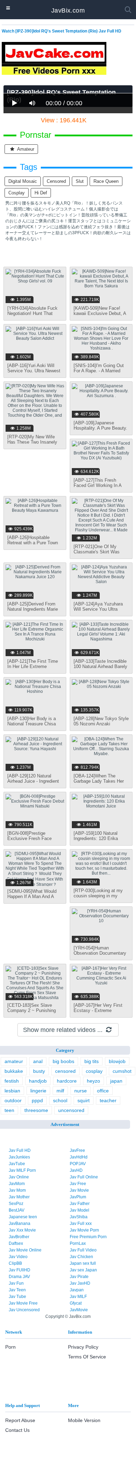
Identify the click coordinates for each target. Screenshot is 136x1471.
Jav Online (19, 1177)
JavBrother (19, 1236)
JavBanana (19, 1223)
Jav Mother (19, 1196)
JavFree (77, 1150)
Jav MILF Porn (22, 1170)
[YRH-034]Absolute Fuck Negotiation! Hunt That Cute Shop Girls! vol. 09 (32, 313)
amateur (25, 149)
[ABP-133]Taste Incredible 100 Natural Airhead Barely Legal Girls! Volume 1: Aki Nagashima (100, 669)
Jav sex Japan (83, 1270)
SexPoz (16, 1203)
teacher (108, 1100)
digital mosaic (22, 181)
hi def (41, 192)
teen (9, 1110)
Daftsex (16, 1243)
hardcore (67, 1081)
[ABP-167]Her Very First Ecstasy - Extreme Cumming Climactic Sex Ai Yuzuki (101, 1013)
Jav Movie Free (23, 1303)
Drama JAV (19, 1276)
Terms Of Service (87, 1356)
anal (38, 1061)
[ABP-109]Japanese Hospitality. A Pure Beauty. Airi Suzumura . (100, 428)
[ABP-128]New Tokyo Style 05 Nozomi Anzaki (101, 721)
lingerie (38, 1090)
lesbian (12, 1090)
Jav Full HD (20, 1150)
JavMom (17, 1183)
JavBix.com (68, 10)
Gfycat (76, 1303)
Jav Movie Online (25, 1250)
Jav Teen (17, 1289)
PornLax (78, 1243)
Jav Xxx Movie (22, 1230)
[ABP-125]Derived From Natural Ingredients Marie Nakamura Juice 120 (32, 609)
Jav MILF (78, 1296)
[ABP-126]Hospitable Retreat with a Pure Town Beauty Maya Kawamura (32, 543)
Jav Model (79, 1210)
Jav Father (80, 1203)
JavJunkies (19, 1157)
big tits (91, 1061)
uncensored (71, 1110)
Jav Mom (17, 1190)
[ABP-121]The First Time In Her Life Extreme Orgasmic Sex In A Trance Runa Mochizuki (34, 669)
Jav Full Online (84, 1177)
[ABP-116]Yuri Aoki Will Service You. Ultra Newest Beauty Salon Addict (33, 371)
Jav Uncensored (24, 1309)
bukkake (14, 1071)
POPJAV (78, 1163)
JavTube (17, 1163)
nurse (80, 1090)
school (60, 1100)
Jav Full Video (83, 1250)
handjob (38, 1081)
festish (12, 1081)
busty (39, 1071)
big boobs (63, 1061)
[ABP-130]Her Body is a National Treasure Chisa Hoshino (31, 724)
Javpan (77, 1289)
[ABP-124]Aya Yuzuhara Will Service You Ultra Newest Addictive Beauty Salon (99, 611)
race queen (106, 181)
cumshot (122, 1071)
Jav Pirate (79, 1276)
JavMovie (79, 1309)
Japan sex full (83, 1263)
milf (60, 1090)
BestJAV (16, 1210)
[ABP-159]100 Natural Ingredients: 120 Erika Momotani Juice (96, 838)
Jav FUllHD (19, 1270)
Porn (10, 1347)
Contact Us (17, 1430)
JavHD (76, 1170)
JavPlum (78, 1196)
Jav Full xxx (81, 1223)
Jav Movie (79, 1190)
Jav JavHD (80, 1283)
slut (80, 181)
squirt (83, 1100)
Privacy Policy (83, 1347)
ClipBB (15, 1263)
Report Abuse (20, 1420)
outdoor (13, 1100)
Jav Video (18, 1256)
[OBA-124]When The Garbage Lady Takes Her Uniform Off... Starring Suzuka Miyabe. (99, 783)
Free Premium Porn (88, 1236)
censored (56, 181)
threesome (36, 1110)
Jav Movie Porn (84, 1230)
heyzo (93, 1081)
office (103, 1090)
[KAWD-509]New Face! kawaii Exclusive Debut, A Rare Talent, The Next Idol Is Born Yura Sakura (100, 316)
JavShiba (79, 1216)
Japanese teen (23, 1216)
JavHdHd (79, 1157)
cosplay (16, 192)
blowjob (117, 1061)
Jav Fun (16, 1283)
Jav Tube (17, 1296)
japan (116, 1081)
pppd (37, 1100)
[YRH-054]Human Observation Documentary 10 (100, 953)
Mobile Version (84, 1420)
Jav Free (78, 1183)
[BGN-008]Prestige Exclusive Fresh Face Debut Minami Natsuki (29, 838)
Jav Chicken (81, 1256)
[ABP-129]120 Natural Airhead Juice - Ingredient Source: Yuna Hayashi (33, 781)
